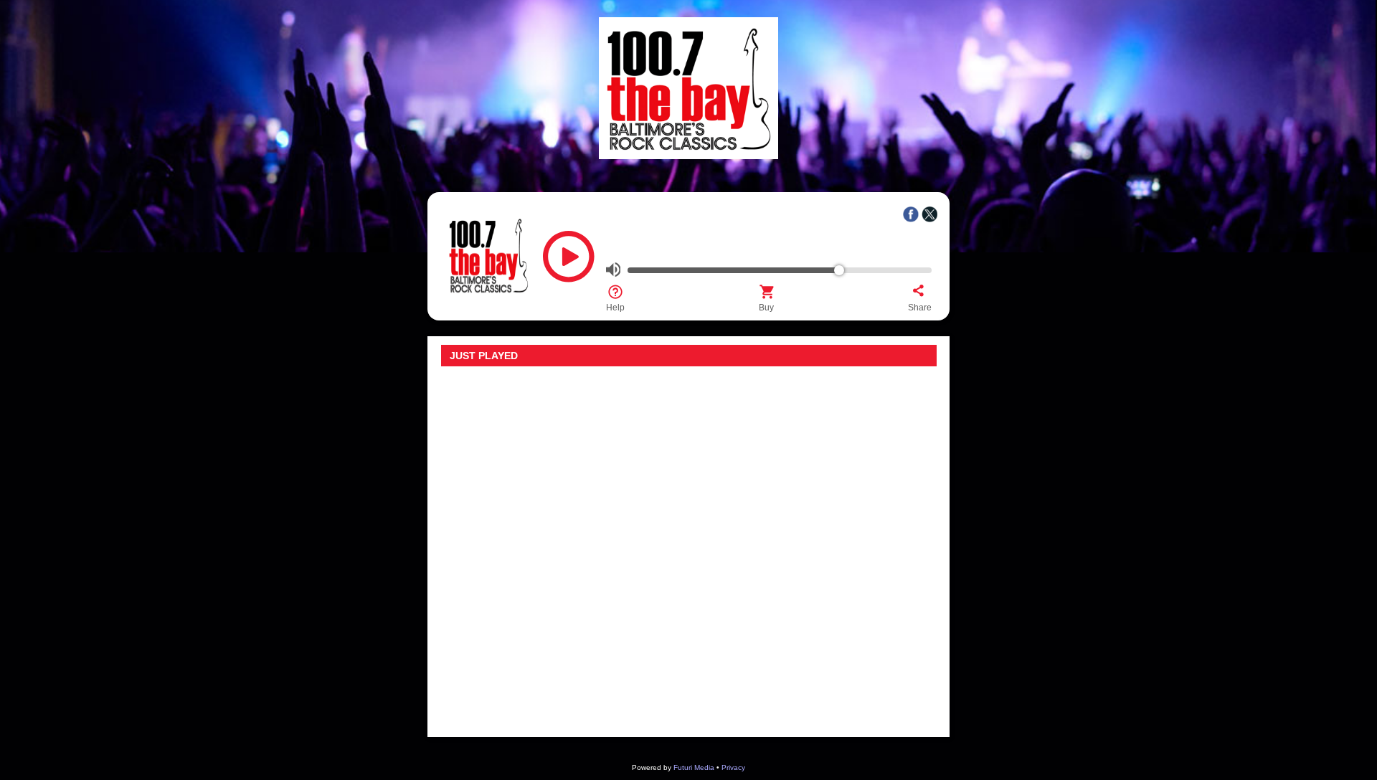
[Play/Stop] (569, 262)
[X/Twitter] (929, 214)
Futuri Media (693, 767)
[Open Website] (688, 155)
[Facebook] (911, 214)
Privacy (733, 767)
